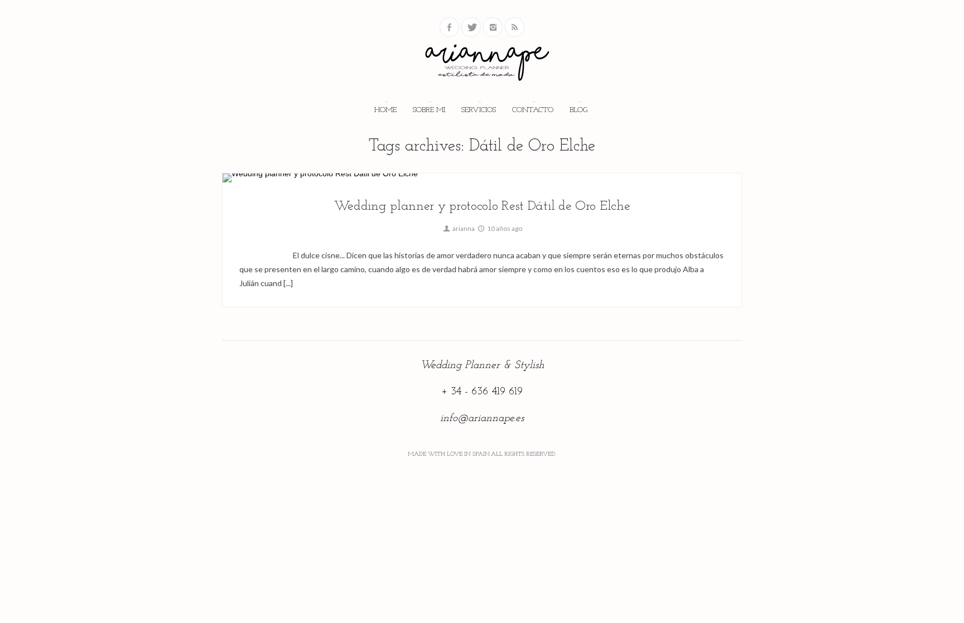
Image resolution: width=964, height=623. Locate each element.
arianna (463, 228)
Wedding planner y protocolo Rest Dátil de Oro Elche (482, 206)
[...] (287, 283)
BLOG (578, 110)
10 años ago (504, 228)
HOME (385, 110)
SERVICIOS (478, 110)
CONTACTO (532, 110)
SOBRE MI (429, 110)
